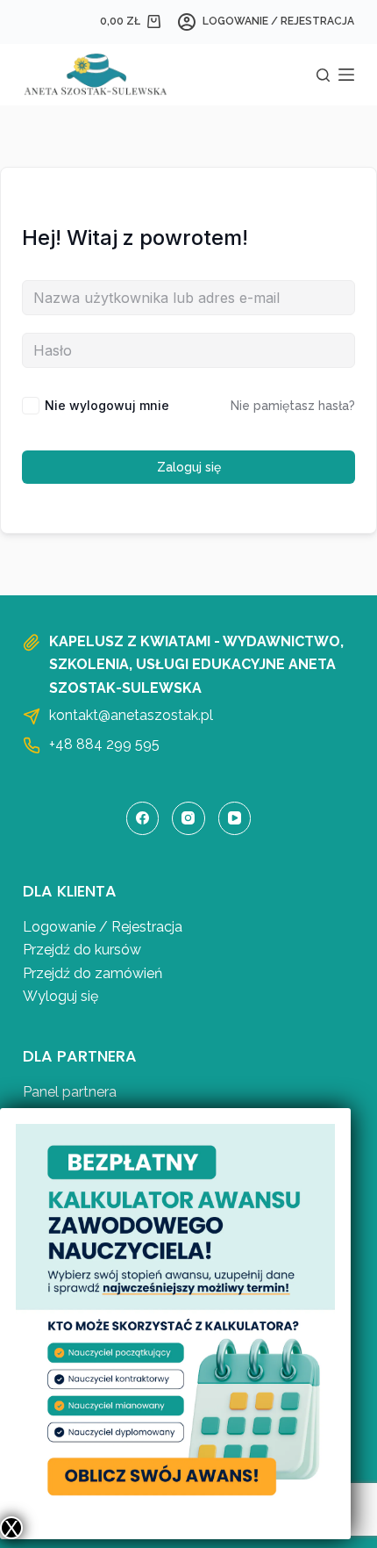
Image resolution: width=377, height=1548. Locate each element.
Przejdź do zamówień (92, 973)
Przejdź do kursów (82, 949)
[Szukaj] (323, 75)
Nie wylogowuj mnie (107, 405)
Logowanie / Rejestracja (102, 926)
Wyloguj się (60, 996)
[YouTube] (235, 818)
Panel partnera (70, 1092)
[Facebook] (143, 818)
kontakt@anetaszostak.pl (131, 715)
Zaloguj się (189, 467)
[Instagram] (188, 818)
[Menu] (346, 75)
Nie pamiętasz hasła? (293, 406)
